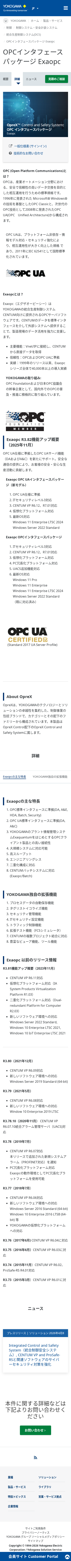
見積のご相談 (56, 79)
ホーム (35, 21)
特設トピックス (17, 1496)
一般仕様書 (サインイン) (30, 146)
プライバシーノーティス (36, 1532)
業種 (10, 1477)
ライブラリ (44, 1487)
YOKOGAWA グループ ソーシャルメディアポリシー (35, 1536)
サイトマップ (35, 1541)
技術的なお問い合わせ (28, 153)
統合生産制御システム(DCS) (23, 34)
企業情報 (13, 1506)
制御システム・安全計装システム (36, 27)
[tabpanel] (35, 114)
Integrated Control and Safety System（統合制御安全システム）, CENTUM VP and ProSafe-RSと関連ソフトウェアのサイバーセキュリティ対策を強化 (34, 1355)
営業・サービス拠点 (50, 1496)
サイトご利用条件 (35, 1528)
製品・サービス (53, 21)
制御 (9, 27)
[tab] (14, 777)
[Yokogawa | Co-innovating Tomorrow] (15, 8)
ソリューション (47, 1477)
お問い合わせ (34, 1430)
